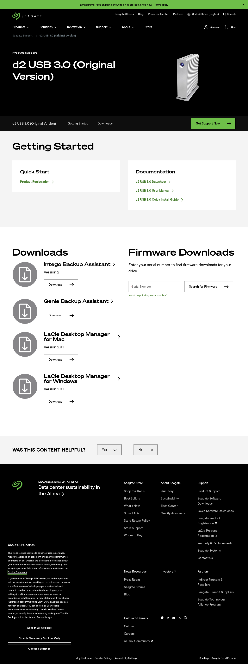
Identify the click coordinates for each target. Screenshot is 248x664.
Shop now (146, 5)
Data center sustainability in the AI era (69, 490)
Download (56, 284)
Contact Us (206, 557)
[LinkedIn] (168, 630)
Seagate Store (134, 483)
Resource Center (158, 14)
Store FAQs (132, 513)
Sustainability (170, 498)
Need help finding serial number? (148, 295)
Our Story (167, 491)
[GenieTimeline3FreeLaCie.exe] (25, 311)
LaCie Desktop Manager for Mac (77, 337)
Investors (167, 571)
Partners (178, 14)
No (140, 449)
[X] (179, 630)
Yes (104, 449)
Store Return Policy (137, 520)
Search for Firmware (203, 286)
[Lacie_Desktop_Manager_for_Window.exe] (25, 386)
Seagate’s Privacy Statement (40, 598)
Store (148, 27)
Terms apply (161, 5)
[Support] (110, 27)
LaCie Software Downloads (216, 510)
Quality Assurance (173, 513)
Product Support (209, 491)
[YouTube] (173, 630)
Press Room (132, 579)
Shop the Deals (135, 491)
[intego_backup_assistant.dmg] (25, 274)
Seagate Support (22, 35)
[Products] (27, 27)
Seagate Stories (124, 14)
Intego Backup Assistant (77, 264)
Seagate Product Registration (209, 521)
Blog (141, 14)
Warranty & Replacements (215, 543)
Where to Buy (133, 535)
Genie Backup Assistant (76, 301)
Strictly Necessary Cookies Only (39, 638)
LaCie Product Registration (207, 533)
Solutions (46, 27)
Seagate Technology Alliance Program (212, 602)
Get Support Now (208, 123)
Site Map (204, 658)
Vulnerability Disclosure (79, 658)
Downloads (105, 123)
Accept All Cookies (39, 628)
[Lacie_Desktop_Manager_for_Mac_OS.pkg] (25, 344)
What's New (132, 505)
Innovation (74, 27)
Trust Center (169, 505)
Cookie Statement (17, 572)
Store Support (133, 528)
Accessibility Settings (126, 658)
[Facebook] (162, 630)
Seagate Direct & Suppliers (216, 592)
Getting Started (78, 123)
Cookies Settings (103, 658)
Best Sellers (132, 498)
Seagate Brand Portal (223, 658)
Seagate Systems (209, 550)
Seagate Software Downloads (209, 501)
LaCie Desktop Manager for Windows (77, 379)
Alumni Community (137, 641)
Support (102, 27)
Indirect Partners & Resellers (210, 582)
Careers (129, 633)
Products (18, 27)
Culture (129, 626)
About (126, 27)
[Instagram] (185, 630)
